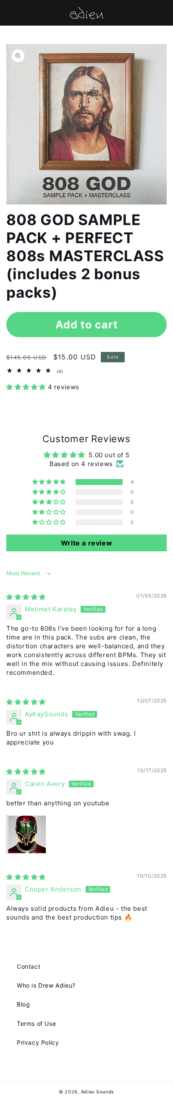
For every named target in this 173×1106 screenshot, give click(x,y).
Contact (28, 966)
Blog (23, 1004)
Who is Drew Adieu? (46, 985)
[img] (26, 597)
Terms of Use (36, 1023)
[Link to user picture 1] (26, 834)
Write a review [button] (86, 543)
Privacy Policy (38, 1042)
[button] (27, 387)
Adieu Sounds (97, 1092)
